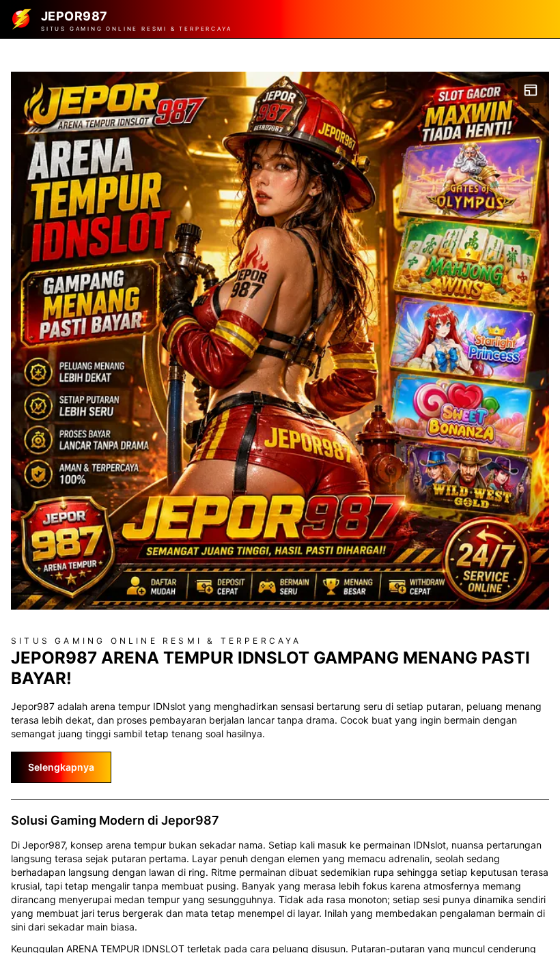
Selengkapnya (61, 767)
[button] (280, 341)
